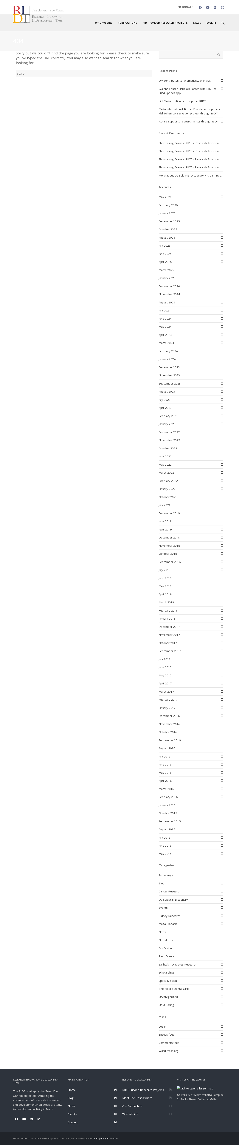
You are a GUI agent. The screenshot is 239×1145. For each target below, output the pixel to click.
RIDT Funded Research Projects (143, 1090)
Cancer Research (169, 891)
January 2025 (167, 278)
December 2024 (169, 286)
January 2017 (167, 708)
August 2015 (167, 829)
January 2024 (167, 359)
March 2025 (166, 270)
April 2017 (165, 683)
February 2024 (168, 351)
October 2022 (168, 448)
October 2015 (168, 813)
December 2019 (169, 513)
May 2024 (165, 326)
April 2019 (165, 529)
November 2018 (169, 545)
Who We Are (130, 1114)
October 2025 (168, 229)
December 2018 (169, 537)
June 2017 (165, 667)
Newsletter (166, 940)
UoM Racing (166, 1005)
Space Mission (168, 980)
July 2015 (164, 837)
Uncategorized (168, 997)
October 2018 (168, 553)
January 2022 (167, 489)
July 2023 (164, 399)
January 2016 (167, 805)
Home (72, 1090)
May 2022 (165, 464)
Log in (162, 1026)
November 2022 (169, 440)
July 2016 (164, 756)
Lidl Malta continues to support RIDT (182, 101)
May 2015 (165, 854)
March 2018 (166, 602)
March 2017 (166, 691)
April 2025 (165, 262)
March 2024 (166, 343)
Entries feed (167, 1034)
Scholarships (167, 972)
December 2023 (169, 367)
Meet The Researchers (137, 1098)
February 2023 (168, 416)
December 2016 (169, 716)
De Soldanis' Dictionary (173, 899)
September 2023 (170, 383)
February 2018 (168, 610)
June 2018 (165, 578)
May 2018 (165, 586)
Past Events (166, 956)
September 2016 (170, 740)
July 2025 (164, 245)
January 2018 (167, 618)
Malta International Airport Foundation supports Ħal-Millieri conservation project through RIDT (189, 111)
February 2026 (168, 205)
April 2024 (165, 335)
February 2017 (168, 699)
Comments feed (169, 1043)
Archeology (166, 875)
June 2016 (165, 764)
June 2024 (165, 318)
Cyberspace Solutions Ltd (105, 1138)
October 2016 (168, 732)
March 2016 (166, 789)
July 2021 (164, 505)
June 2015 (165, 845)
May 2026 (165, 197)
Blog (161, 883)
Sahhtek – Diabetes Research (177, 964)
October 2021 (168, 497)
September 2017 (170, 651)
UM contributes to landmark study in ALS (185, 80)
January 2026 (167, 213)
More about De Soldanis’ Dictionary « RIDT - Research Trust (197, 175)
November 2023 (169, 375)
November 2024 (169, 294)
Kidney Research (169, 916)
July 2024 (164, 310)
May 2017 (165, 675)
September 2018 (170, 562)
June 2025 (165, 254)
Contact (73, 1122)
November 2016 (169, 724)
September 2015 (170, 821)
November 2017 (169, 635)
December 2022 (169, 432)
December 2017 (169, 627)
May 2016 (165, 772)
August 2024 (167, 302)
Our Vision (165, 948)
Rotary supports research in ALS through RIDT (189, 121)
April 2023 (165, 408)
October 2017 (168, 643)
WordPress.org (169, 1051)
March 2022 (166, 472)
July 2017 (164, 659)
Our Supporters (132, 1106)
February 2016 (168, 797)
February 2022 (168, 481)
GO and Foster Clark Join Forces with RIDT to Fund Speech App (188, 91)
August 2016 (167, 748)
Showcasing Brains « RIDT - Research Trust (187, 143)
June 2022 (165, 456)
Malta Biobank (168, 924)
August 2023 (167, 391)
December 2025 (169, 221)
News (162, 932)
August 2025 (167, 237)
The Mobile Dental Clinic (174, 988)
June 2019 (165, 521)
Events (163, 907)
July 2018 (164, 570)
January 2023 (167, 424)
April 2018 (165, 594)
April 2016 (165, 780)
